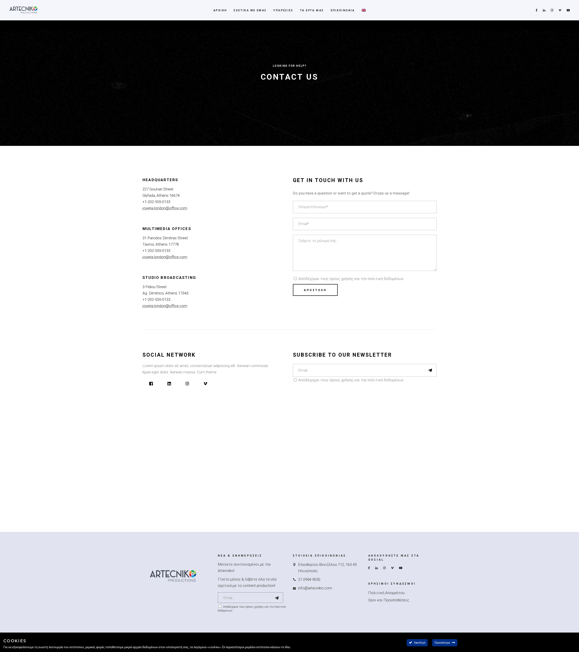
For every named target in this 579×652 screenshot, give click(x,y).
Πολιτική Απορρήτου (386, 592)
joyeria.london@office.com (164, 208)
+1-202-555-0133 (156, 201)
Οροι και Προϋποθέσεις (388, 600)
